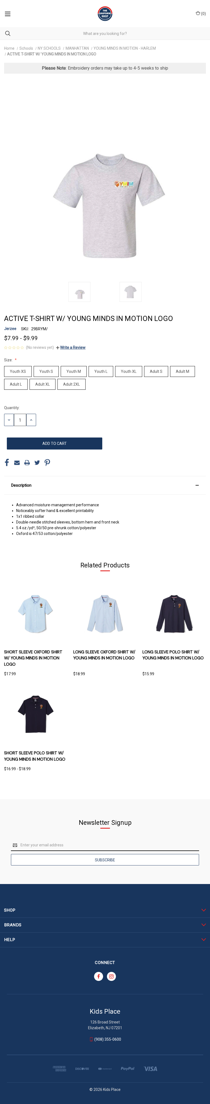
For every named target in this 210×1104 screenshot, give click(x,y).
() (203, 13)
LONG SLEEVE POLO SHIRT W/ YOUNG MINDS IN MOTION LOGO (173, 655)
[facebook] (98, 976)
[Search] (5, 33)
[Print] (27, 462)
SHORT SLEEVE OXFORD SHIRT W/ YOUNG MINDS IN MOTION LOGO (33, 658)
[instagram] (111, 976)
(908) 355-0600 (107, 1039)
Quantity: (12, 408)
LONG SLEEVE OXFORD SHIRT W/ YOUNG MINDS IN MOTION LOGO (104, 655)
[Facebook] (7, 462)
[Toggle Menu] (7, 13)
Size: (8, 360)
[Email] (17, 462)
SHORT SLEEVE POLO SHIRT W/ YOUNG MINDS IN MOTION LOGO (34, 756)
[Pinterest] (47, 462)
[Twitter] (37, 462)
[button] (105, 485)
